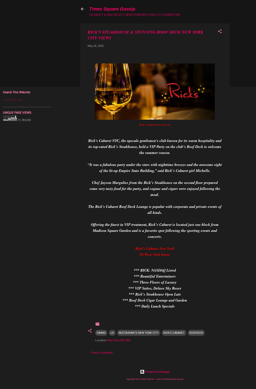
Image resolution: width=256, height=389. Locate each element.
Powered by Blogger (157, 371)
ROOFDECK (196, 332)
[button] (220, 32)
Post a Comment (102, 352)
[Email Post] (97, 325)
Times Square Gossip (112, 8)
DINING (101, 332)
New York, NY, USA (118, 340)
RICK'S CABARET (174, 332)
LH (112, 332)
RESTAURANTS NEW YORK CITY (139, 332)
